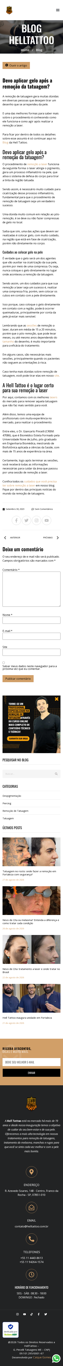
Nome (7, 615)
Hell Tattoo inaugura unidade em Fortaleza (27, 1017)
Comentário (11, 569)
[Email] (31, 1207)
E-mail (7, 631)
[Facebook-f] (16, 520)
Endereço (31, 1185)
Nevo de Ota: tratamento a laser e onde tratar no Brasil (31, 970)
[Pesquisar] (56, 774)
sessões (32, 325)
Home (25, 50)
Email (31, 1220)
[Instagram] (36, 520)
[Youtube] (46, 520)
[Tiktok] (31, 1314)
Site (5, 647)
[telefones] (31, 1239)
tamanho (8, 341)
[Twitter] (26, 520)
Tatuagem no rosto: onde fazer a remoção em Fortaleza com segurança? (29, 873)
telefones (31, 1252)
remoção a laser (37, 164)
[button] (57, 10)
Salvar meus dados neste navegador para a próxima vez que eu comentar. (30, 667)
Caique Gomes (42, 1357)
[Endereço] (31, 1172)
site (56, 375)
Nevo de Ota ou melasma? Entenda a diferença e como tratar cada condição (31, 921)
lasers (53, 397)
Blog (5, 142)
